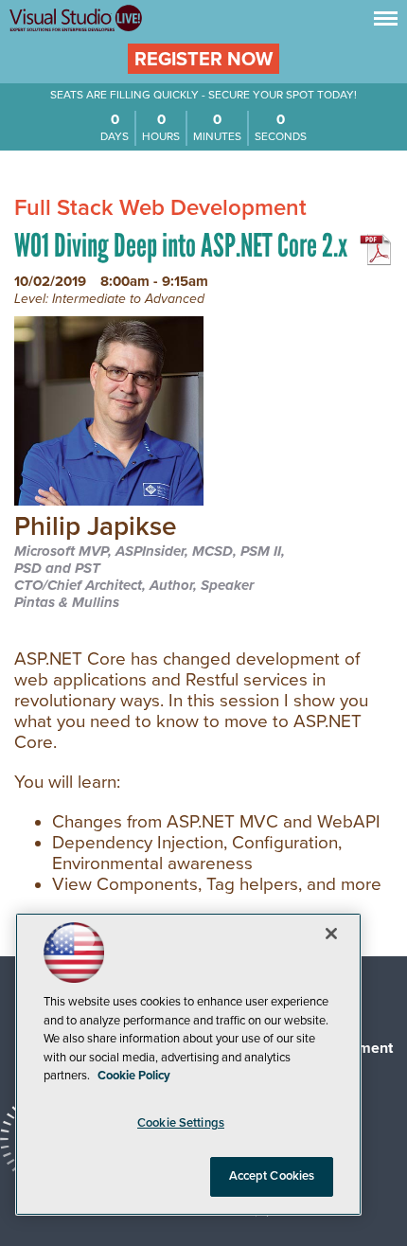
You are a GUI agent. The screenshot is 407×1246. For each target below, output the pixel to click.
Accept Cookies (272, 1176)
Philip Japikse (95, 528)
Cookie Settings (180, 1122)
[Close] (331, 933)
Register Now (203, 59)
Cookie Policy (133, 1075)
